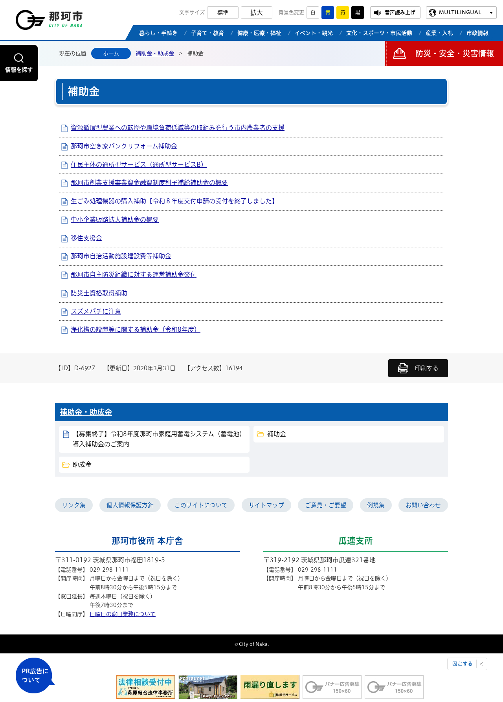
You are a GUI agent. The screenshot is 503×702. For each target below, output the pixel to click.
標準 (222, 12)
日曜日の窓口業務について (123, 614)
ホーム (111, 53)
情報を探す (19, 70)
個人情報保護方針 (130, 505)
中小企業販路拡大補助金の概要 (115, 219)
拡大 (256, 12)
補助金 (276, 434)
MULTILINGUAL (460, 12)
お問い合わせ (423, 505)
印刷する (427, 368)
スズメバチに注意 (96, 311)
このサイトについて (201, 505)
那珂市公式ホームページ (49, 22)
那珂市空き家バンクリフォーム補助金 (124, 146)
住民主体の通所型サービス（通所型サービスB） (139, 164)
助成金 (82, 464)
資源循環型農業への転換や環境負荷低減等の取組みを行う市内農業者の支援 (178, 127)
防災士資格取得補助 (99, 293)
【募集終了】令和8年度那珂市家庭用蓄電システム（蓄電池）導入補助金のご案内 (159, 439)
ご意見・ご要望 (325, 505)
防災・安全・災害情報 (454, 53)
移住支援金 (86, 238)
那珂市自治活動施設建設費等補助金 (121, 256)
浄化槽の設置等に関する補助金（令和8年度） (135, 329)
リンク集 (74, 505)
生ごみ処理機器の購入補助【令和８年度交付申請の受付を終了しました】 (174, 201)
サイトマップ (266, 505)
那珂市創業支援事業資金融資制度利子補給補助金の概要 (149, 182)
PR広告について (35, 675)
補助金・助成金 (155, 53)
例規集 (376, 505)
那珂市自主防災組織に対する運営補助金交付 (133, 274)
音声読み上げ (400, 12)
